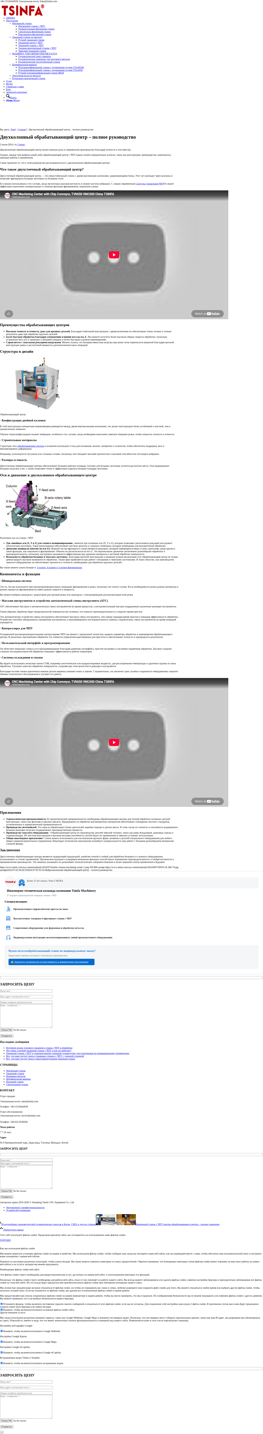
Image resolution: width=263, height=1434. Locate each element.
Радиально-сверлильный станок (28, 78)
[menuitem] (134, 18)
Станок (21, 144)
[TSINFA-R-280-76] (23, 17)
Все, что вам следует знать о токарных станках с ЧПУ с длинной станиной (45, 1056)
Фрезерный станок (22, 23)
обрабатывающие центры (31, 446)
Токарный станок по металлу (27, 37)
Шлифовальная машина (24, 64)
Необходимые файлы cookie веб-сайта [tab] (19, 1269)
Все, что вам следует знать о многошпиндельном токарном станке (40, 1059)
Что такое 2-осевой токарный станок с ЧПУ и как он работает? (38, 1050)
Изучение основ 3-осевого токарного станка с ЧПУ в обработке (39, 1048)
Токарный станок (15, 1073)
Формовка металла (16, 1076)
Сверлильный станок (17, 1084)
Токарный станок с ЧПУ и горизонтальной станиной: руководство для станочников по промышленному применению (67, 1053)
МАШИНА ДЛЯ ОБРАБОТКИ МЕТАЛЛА (34, 53)
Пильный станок (15, 1081)
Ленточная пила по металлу (26, 75)
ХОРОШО (5, 1240)
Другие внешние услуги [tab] (12, 1312)
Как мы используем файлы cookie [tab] (17, 1248)
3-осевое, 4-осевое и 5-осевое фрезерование (59, 567)
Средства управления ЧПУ (150, 183)
